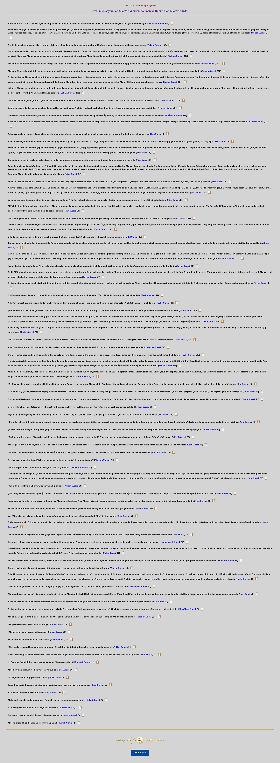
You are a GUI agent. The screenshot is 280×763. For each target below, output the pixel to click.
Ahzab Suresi (141, 508)
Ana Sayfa (140, 752)
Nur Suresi (254, 478)
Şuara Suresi (71, 486)
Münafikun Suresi (187, 609)
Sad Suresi (179, 534)
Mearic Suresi (57, 639)
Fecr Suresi (63, 670)
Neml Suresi (222, 493)
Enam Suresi (101, 229)
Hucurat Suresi (226, 560)
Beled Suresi (55, 677)
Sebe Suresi (123, 516)
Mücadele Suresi (138, 586)
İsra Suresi (143, 407)
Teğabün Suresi (144, 617)
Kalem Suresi (56, 624)
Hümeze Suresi (67, 707)
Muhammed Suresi (170, 542)
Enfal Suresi (132, 237)
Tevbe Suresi (183, 266)
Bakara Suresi (157, 23)
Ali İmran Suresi (165, 108)
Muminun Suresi (79, 467)
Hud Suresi (242, 384)
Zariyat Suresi (117, 568)
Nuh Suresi (121, 647)
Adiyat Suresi (93, 700)
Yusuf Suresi (248, 399)
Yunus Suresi (83, 376)
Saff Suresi (158, 601)
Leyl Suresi (97, 685)
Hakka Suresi (55, 632)
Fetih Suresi (110, 553)
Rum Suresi (200, 501)
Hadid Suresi (243, 579)
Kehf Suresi (210, 429)
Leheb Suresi (65, 723)
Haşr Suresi (245, 594)
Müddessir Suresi (81, 662)
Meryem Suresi (159, 452)
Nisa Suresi (155, 134)
